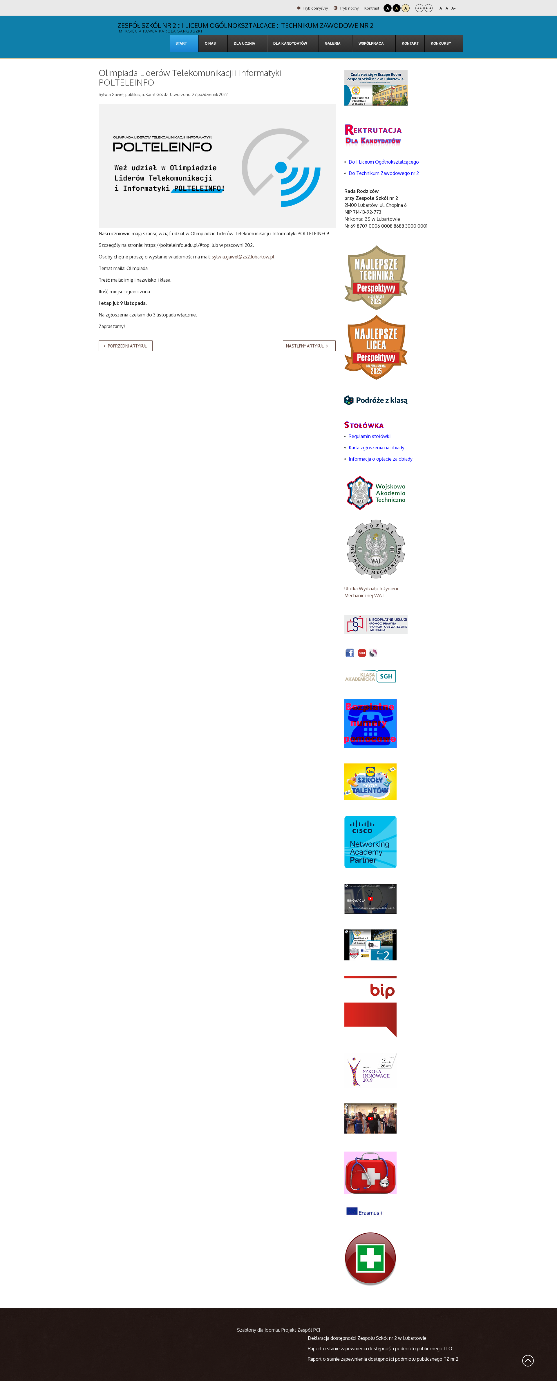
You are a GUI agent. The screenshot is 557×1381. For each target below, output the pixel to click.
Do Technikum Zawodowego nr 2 (384, 173)
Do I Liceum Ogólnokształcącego (384, 162)
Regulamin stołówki (369, 436)
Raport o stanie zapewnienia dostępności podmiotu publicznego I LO (380, 1348)
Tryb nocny (349, 8)
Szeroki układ (428, 8)
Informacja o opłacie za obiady (381, 459)
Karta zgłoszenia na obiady (376, 447)
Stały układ (419, 8)
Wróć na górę (528, 1360)
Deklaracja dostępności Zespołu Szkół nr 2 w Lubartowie (367, 1338)
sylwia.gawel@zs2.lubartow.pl (243, 257)
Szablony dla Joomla (258, 1330)
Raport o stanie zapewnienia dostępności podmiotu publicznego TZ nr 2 (383, 1359)
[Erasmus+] (364, 1211)
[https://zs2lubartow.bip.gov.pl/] (370, 1006)
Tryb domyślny (315, 8)
